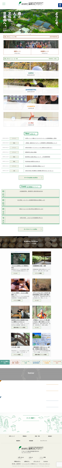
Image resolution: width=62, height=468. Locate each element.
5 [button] (33, 34)
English (46, 461)
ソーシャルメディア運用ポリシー (30, 463)
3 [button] (30, 34)
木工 (57, 362)
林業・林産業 (15, 362)
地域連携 (31, 440)
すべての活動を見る (5, 362)
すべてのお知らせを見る (31, 177)
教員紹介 (50, 436)
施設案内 (18, 440)
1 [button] (27, 34)
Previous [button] (1, 21)
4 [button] (32, 34)
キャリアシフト (43, 440)
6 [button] (35, 34)
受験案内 (25, 436)
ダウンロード (37, 461)
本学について (12, 436)
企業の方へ (27, 461)
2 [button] (28, 34)
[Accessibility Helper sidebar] (60, 5)
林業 (25, 362)
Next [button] (60, 21)
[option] (31, 21)
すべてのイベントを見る (30, 229)
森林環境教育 (36, 362)
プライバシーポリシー (44, 463)
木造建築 (46, 362)
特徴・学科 (37, 436)
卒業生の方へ (17, 461)
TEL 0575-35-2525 (26, 452)
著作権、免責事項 (16, 463)
